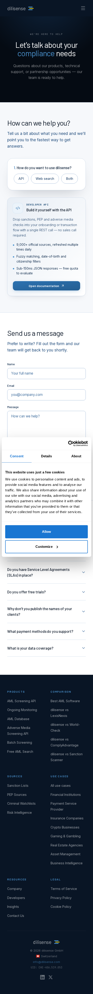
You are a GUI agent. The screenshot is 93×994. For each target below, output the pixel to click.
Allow (46, 532)
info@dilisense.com (46, 962)
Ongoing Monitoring (22, 710)
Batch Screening (19, 742)
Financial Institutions (66, 795)
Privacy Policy (61, 898)
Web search (45, 179)
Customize (44, 546)
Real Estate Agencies (67, 845)
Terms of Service (64, 889)
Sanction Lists (17, 785)
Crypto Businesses (65, 827)
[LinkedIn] (42, 977)
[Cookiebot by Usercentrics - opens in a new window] (68, 443)
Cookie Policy (61, 907)
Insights (13, 907)
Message (13, 407)
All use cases (61, 785)
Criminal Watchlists (21, 803)
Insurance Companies (67, 818)
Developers (16, 898)
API (21, 179)
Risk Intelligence (19, 812)
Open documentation (44, 286)
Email (10, 385)
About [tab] (76, 456)
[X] (50, 977)
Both (69, 179)
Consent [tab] (16, 456)
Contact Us (15, 916)
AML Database (18, 719)
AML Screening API (21, 701)
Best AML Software (65, 701)
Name (10, 364)
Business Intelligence (67, 863)
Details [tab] (46, 456)
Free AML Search (20, 751)
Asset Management (65, 854)
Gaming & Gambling (66, 836)
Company (14, 889)
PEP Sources (17, 795)
